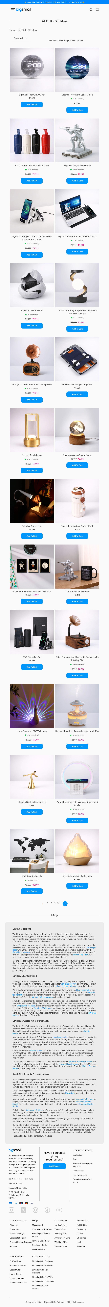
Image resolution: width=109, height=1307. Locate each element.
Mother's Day (60, 1225)
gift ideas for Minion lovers (80, 1061)
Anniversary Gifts (62, 1238)
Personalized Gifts (18, 1265)
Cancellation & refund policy (82, 1180)
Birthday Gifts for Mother (40, 1287)
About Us (14, 1225)
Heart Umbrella (83, 990)
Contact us (77, 1155)
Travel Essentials (17, 1278)
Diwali (80, 1233)
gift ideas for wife (68, 984)
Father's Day (60, 1229)
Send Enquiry (54, 1166)
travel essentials (59, 1037)
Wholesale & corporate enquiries (83, 1165)
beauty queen (36, 1050)
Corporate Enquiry (18, 1238)
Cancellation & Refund (42, 1229)
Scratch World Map (43, 1008)
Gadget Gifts (15, 1269)
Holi (79, 1242)
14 (58, 903)
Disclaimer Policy (40, 1245)
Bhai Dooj (81, 1229)
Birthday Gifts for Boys (42, 1261)
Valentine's (81, 1246)
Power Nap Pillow (81, 954)
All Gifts (13, 1246)
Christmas (81, 1238)
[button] (72, 99)
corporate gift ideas (84, 1099)
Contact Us (14, 1229)
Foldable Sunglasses (21, 952)
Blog (75, 1159)
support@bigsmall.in (18, 1188)
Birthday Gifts (60, 1233)
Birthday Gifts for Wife (42, 1277)
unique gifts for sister (26, 1005)
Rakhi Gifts (82, 1225)
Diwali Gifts (70, 1093)
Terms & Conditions (41, 1241)
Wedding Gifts (60, 1242)
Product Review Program (21, 1242)
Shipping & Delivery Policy (41, 1235)
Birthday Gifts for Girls (42, 1265)
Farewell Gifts (60, 1246)
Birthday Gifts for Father (43, 1281)
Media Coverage (17, 1233)
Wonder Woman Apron (42, 997)
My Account (78, 1170)
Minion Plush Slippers (68, 1064)
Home (12, 30)
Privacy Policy (38, 1249)
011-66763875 (15, 1183)
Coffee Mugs (15, 1261)
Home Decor (15, 1274)
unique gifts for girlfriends (66, 986)
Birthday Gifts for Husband (40, 1271)
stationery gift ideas (33, 1110)
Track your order (80, 1175)
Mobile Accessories (18, 1282)
